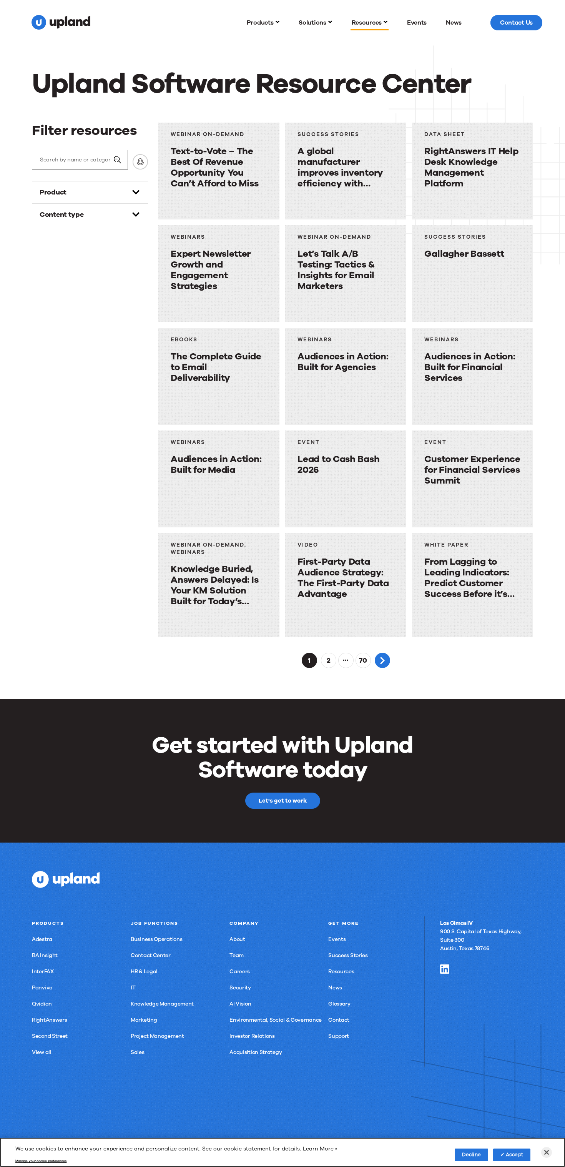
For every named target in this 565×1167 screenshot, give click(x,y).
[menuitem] (263, 22)
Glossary (339, 1003)
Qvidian (42, 1003)
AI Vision (240, 1003)
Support (338, 1036)
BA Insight (45, 955)
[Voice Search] (140, 162)
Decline (471, 1154)
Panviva (42, 987)
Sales (138, 1052)
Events (337, 939)
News (335, 987)
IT (133, 987)
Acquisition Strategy (255, 1052)
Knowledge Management (162, 1003)
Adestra (42, 939)
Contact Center (151, 955)
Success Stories (348, 955)
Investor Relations (252, 1036)
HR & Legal (144, 971)
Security (240, 987)
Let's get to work (283, 801)
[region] (282, 1152)
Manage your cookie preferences (40, 1161)
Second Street (50, 1036)
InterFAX (43, 971)
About (237, 939)
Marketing (144, 1020)
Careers (239, 971)
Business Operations (156, 939)
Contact (338, 1020)
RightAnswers (49, 1020)
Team (236, 955)
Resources (341, 971)
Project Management (157, 1036)
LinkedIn (444, 969)
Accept (514, 1154)
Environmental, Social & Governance (275, 1020)
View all (42, 1052)
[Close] (546, 1152)
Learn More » (320, 1148)
